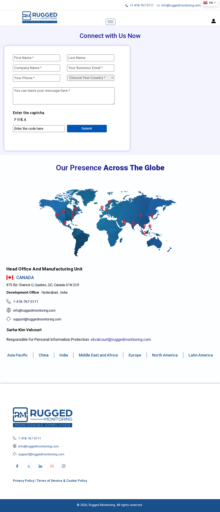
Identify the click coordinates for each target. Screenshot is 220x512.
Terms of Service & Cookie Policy (62, 481)
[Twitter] (28, 466)
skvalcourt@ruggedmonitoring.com (121, 339)
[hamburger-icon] (110, 22)
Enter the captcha (28, 113)
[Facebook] (17, 466)
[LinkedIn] (40, 466)
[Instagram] (63, 466)
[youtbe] (52, 466)
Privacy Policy (23, 481)
